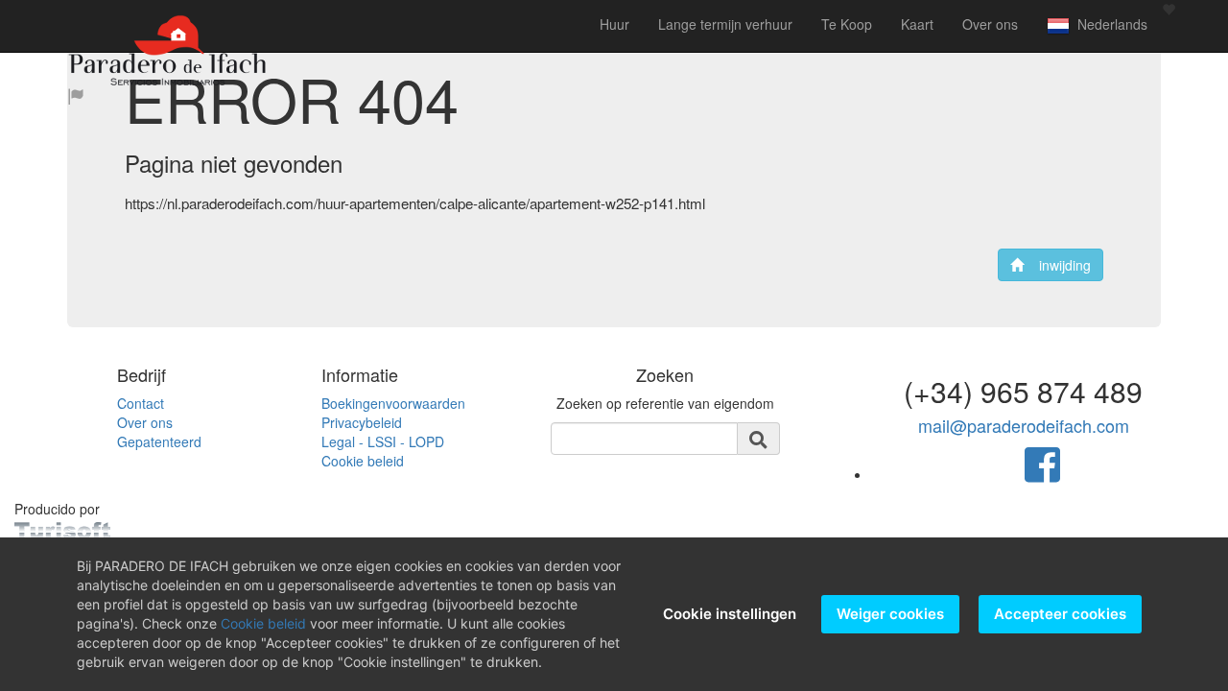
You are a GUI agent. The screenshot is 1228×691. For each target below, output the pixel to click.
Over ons (990, 24)
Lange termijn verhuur (725, 24)
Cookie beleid (362, 460)
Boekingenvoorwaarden (393, 403)
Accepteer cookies (1060, 614)
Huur (614, 24)
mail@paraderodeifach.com (1023, 425)
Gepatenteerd (159, 441)
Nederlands (1108, 24)
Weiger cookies (890, 614)
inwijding (1057, 264)
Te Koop (846, 24)
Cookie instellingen (729, 614)
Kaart (917, 24)
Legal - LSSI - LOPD (382, 441)
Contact (140, 403)
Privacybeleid (361, 422)
